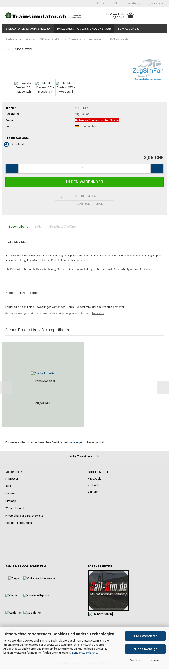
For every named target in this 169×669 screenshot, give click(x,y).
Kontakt (10, 493)
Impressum (12, 478)
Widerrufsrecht (14, 508)
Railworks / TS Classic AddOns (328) (84, 28)
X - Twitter (94, 485)
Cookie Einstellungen (18, 522)
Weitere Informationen (145, 660)
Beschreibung (18, 226)
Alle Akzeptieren (145, 636)
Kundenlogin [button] (134, 3)
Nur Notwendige (145, 649)
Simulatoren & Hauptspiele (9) (28, 28)
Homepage (74, 442)
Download (17, 144)
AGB (8, 486)
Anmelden (98, 313)
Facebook (94, 478)
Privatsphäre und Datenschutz (24, 515)
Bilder (39, 226)
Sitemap (10, 501)
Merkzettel (157, 3)
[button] (114, 3)
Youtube (93, 491)
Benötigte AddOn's (62, 226)
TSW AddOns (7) (129, 28)
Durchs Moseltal (43, 381)
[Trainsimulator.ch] (43, 15)
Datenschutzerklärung (83, 652)
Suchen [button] (100, 3)
